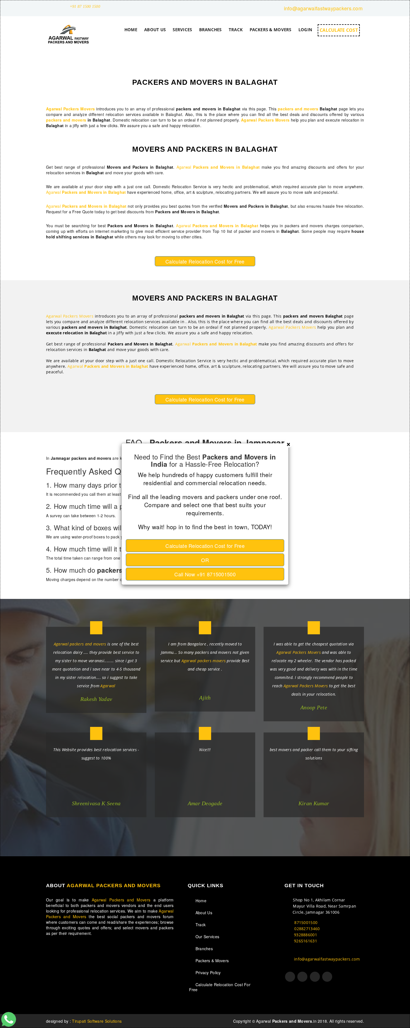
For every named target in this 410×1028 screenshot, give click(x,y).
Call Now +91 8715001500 (204, 574)
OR (205, 559)
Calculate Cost (205, 545)
